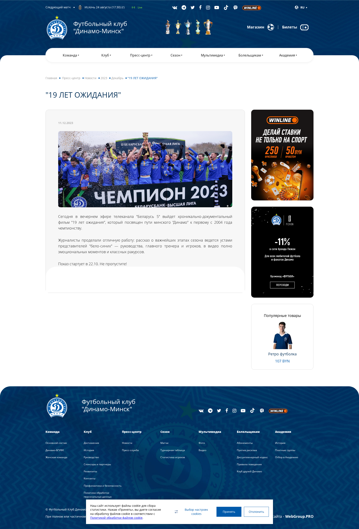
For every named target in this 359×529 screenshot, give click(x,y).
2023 (104, 78)
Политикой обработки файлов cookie (116, 518)
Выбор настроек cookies (196, 512)
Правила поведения (249, 464)
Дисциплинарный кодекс (252, 457)
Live (140, 7)
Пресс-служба (130, 450)
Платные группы (285, 450)
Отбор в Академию (286, 457)
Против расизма (247, 450)
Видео (202, 450)
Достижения (91, 443)
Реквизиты (90, 471)
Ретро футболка (282, 353)
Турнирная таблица (172, 450)
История (89, 450)
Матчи (164, 443)
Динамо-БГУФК (54, 450)
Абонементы (245, 443)
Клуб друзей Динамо (249, 471)
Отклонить (256, 512)
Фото (202, 443)
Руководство (91, 457)
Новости (90, 78)
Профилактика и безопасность (103, 485)
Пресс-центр (71, 78)
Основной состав (56, 443)
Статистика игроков (172, 457)
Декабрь (117, 78)
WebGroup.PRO (299, 516)
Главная (51, 78)
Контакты (89, 478)
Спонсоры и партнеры (97, 464)
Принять (229, 512)
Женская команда (56, 457)
